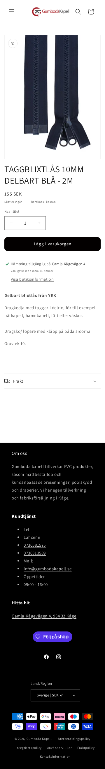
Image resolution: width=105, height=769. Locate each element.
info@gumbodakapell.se (48, 568)
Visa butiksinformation (32, 279)
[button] (11, 11)
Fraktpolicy (86, 748)
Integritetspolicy (29, 748)
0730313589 (35, 553)
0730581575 (35, 545)
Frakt (27, 202)
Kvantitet (12, 211)
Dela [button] (14, 399)
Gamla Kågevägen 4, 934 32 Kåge (44, 616)
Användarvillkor (59, 748)
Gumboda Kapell (39, 739)
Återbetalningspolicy (74, 739)
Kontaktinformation (55, 756)
